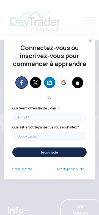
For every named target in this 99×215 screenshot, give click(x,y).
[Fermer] (90, 40)
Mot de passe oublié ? (72, 169)
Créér (22, 169)
